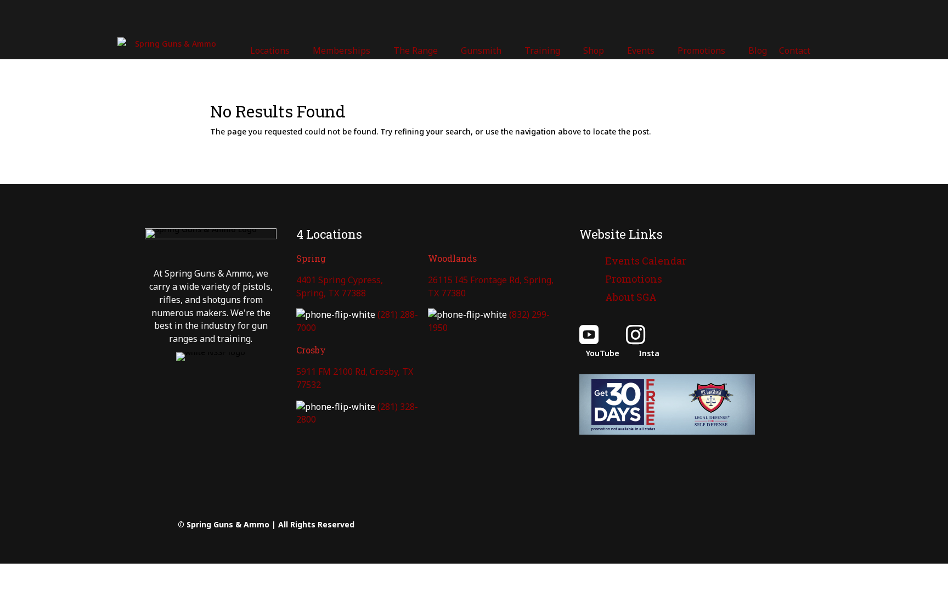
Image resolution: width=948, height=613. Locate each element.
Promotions (633, 278)
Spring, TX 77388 (331, 293)
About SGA (631, 296)
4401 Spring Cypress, (339, 280)
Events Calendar (645, 260)
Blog (757, 50)
